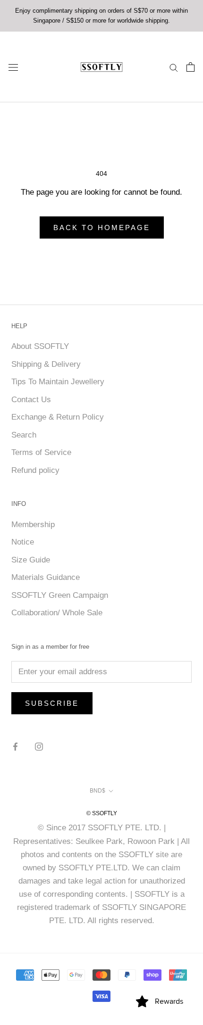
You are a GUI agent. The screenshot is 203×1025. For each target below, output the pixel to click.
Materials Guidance (45, 577)
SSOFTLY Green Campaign (59, 595)
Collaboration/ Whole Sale (56, 612)
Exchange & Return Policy (57, 417)
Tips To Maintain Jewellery (57, 381)
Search (23, 434)
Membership (33, 524)
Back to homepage (101, 227)
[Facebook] (15, 746)
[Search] (173, 67)
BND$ (97, 790)
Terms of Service (41, 452)
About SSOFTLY (40, 346)
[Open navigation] (13, 67)
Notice (22, 541)
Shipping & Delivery (46, 364)
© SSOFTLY (101, 813)
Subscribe (52, 703)
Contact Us (31, 399)
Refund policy (35, 470)
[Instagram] (39, 746)
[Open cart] (190, 67)
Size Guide (30, 559)
